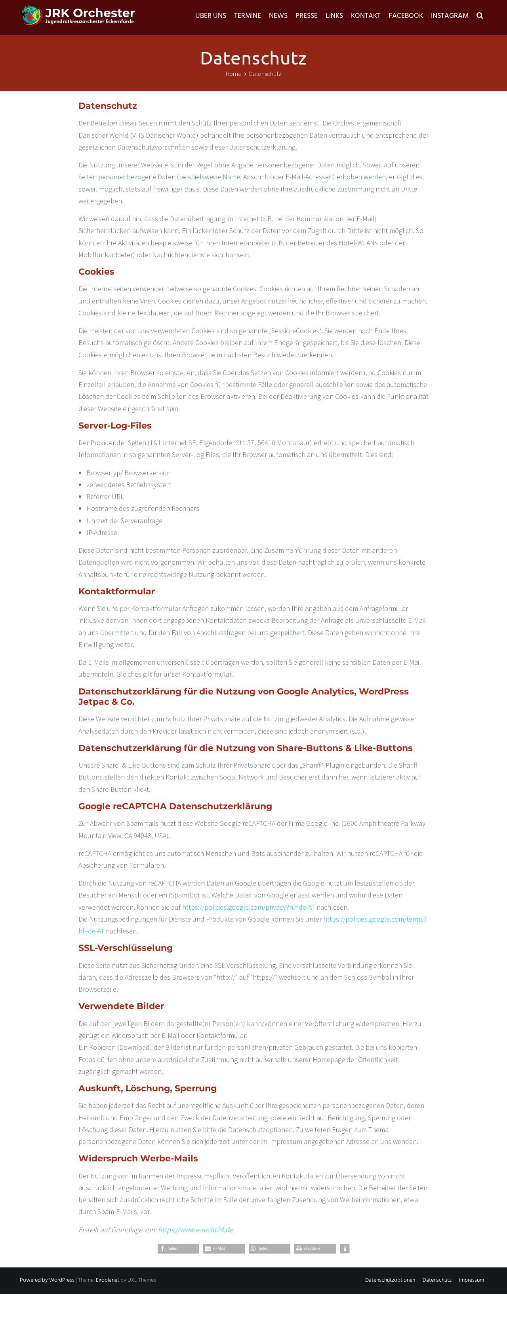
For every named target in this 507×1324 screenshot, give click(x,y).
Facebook (406, 16)
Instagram (450, 16)
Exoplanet (107, 1280)
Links (334, 16)
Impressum (471, 1280)
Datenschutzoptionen (390, 1280)
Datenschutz (437, 1280)
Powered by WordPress (47, 1280)
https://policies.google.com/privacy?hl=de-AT (248, 907)
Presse (306, 16)
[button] (480, 16)
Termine (247, 16)
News (278, 16)
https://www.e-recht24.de (195, 1229)
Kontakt (366, 16)
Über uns (210, 16)
